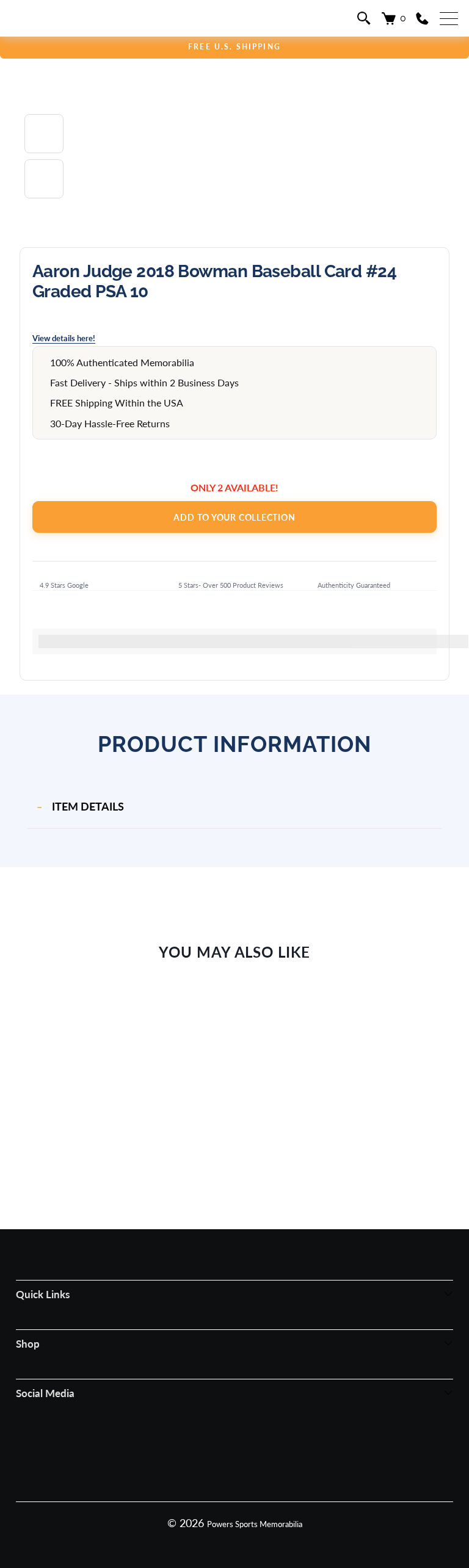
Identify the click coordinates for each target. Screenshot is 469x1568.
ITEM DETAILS (88, 806)
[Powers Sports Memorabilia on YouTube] (285, 1448)
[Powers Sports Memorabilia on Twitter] (251, 1448)
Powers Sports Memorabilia (254, 1524)
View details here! (63, 338)
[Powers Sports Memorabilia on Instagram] (217, 1448)
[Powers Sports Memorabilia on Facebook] (183, 1448)
